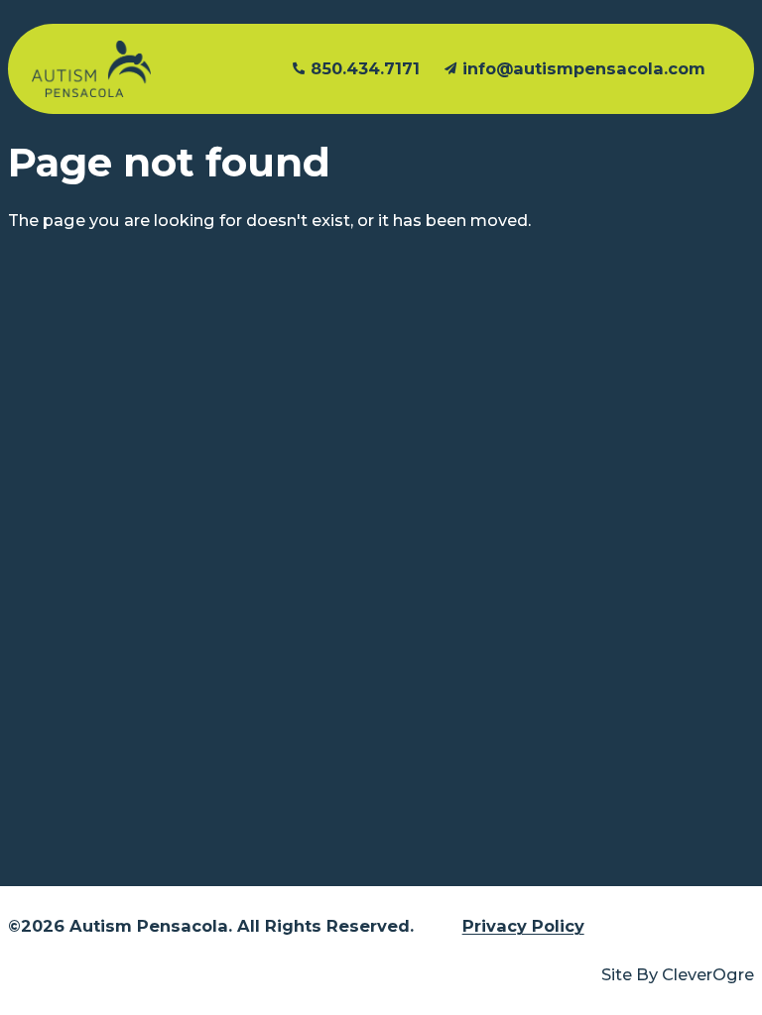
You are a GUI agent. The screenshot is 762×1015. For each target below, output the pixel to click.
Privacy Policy (523, 926)
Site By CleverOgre (677, 974)
